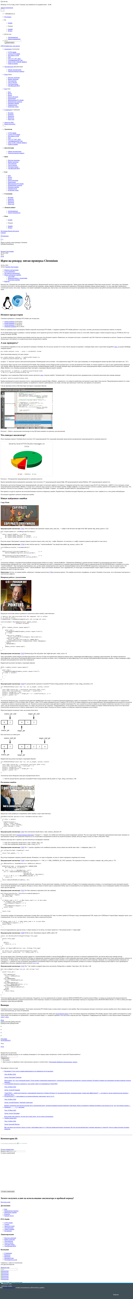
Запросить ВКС (9, 122)
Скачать (6, 1224)
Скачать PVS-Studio (14, 54)
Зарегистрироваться (7, 7)
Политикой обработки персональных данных (63, 1062)
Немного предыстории (11, 270)
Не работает (8, 1231)
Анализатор (8, 49)
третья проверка (9, 325)
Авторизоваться (13, 37)
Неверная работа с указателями (17, 278)
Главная (3, 232)
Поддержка (7, 17)
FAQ (9, 57)
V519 (22, 966)
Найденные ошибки (10, 1212)
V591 (22, 832)
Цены (6, 74)
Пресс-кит (11, 119)
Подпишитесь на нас (10, 1259)
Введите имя (5, 1151)
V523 (22, 890)
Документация (8, 66)
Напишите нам (9, 1258)
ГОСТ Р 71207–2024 (14, 58)
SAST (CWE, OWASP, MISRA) (17, 62)
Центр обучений (13, 97)
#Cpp (2, 256)
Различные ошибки (14, 280)
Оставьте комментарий (8, 1153)
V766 (22, 544)
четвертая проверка (10, 326)
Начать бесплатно (9, 124)
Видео (10, 93)
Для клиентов (12, 81)
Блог (5, 89)
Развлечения (12, 98)
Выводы (7, 281)
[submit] (9, 43)
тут (34, 963)
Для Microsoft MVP (14, 86)
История (10, 113)
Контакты (11, 118)
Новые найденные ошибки (12, 275)
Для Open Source (13, 84)
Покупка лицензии (14, 77)
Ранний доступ (9, 1215)
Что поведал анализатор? (12, 273)
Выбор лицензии (13, 79)
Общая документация (14, 70)
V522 (22, 653)
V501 (22, 528)
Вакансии (11, 116)
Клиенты (11, 114)
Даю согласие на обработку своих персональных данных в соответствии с (40, 1062)
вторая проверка (9, 323)
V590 (22, 860)
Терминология (12, 105)
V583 (22, 847)
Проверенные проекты (15, 102)
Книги (10, 95)
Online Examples (13, 63)
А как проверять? (9, 271)
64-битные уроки (13, 106)
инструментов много (62, 1013)
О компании (8, 110)
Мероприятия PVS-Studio (16, 100)
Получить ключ (5, 1202)
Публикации (5, 236)
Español (10, 29)
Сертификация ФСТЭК (15, 60)
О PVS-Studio (12, 52)
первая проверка (9, 321)
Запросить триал (9, 1226)
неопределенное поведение (25, 835)
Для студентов (12, 82)
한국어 (10, 31)
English (10, 23)
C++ (2, 239)
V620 (22, 684)
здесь (115, 347)
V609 (22, 933)
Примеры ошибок (13, 103)
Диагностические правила (16, 71)
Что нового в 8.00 (13, 55)
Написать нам (5, 1267)
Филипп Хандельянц (7, 251)
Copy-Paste (11, 276)
